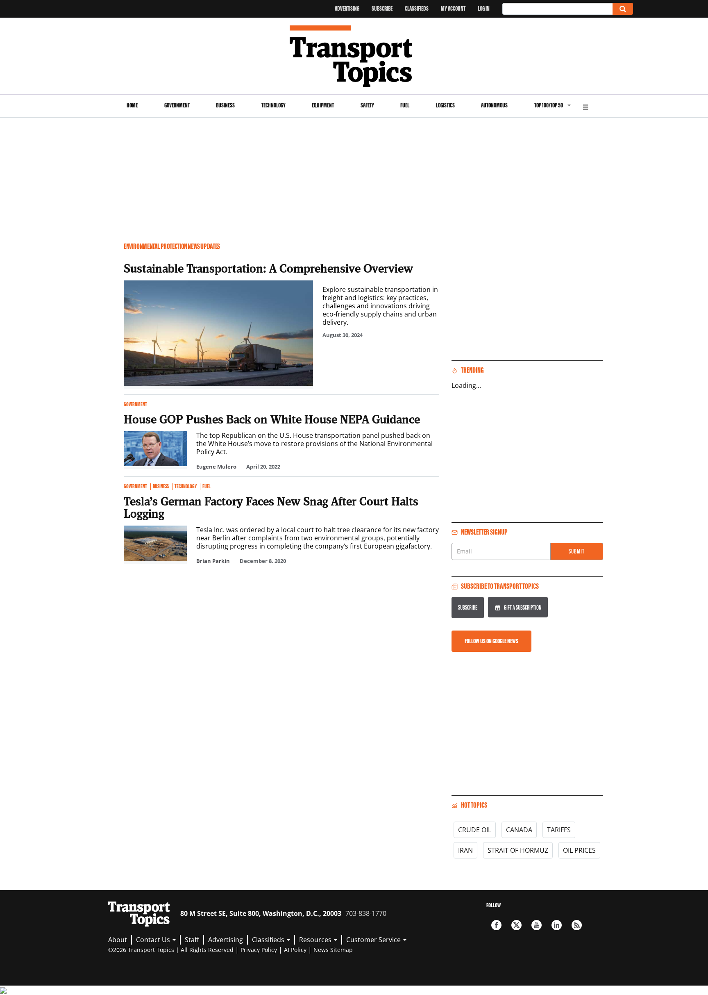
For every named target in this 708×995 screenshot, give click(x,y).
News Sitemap (333, 950)
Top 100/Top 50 (548, 105)
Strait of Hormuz (518, 850)
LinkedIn (556, 925)
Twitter (516, 925)
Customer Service (374, 939)
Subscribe (382, 8)
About (117, 939)
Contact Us (154, 939)
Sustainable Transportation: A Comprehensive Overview (268, 268)
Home (132, 105)
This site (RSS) (577, 925)
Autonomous (494, 105)
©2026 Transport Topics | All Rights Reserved (171, 950)
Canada (519, 829)
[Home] (354, 56)
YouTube (536, 925)
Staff (192, 939)
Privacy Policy (259, 950)
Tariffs (559, 829)
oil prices (579, 850)
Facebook (496, 925)
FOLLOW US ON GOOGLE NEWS (491, 641)
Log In (484, 8)
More (585, 106)
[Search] (623, 9)
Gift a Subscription (522, 607)
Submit (577, 551)
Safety (367, 105)
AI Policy (295, 950)
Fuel (404, 105)
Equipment (323, 105)
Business (225, 105)
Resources (316, 939)
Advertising (347, 8)
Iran (465, 850)
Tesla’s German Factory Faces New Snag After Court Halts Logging (271, 507)
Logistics (445, 105)
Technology (273, 105)
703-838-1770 (365, 913)
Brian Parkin (213, 561)
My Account (453, 8)
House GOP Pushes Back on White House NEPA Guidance (272, 419)
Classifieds (417, 8)
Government (177, 105)
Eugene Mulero (216, 466)
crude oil (474, 829)
